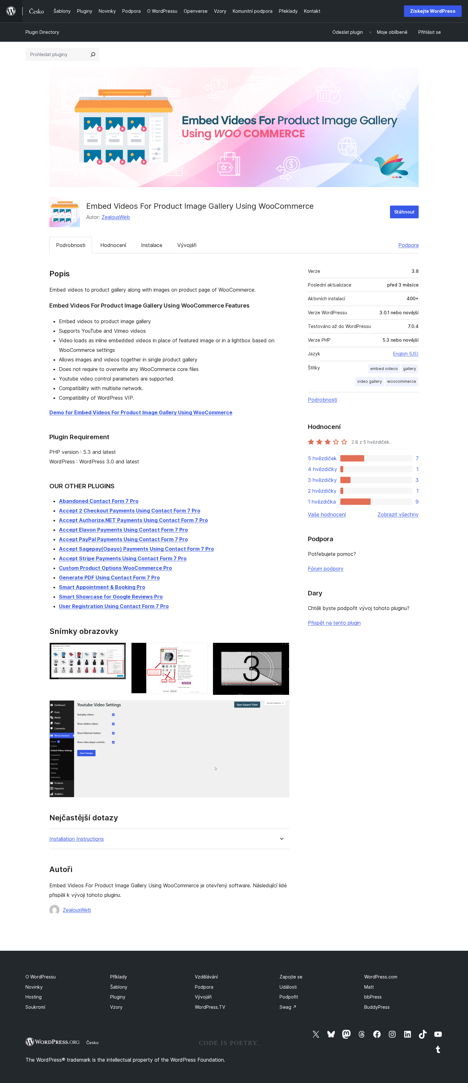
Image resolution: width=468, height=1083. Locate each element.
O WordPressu (40, 976)
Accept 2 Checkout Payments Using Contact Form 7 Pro (129, 510)
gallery (409, 368)
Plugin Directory (42, 32)
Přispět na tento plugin (334, 623)
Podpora (408, 245)
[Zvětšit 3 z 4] (281, 651)
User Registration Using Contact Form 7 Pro (114, 606)
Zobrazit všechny (398, 514)
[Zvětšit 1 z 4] (117, 651)
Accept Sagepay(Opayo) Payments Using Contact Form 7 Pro (136, 549)
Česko (92, 1042)
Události (288, 987)
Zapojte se (291, 976)
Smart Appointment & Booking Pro (102, 587)
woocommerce (401, 381)
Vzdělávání (206, 976)
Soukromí (35, 1007)
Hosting (33, 996)
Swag (288, 1007)
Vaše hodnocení (327, 514)
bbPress (373, 996)
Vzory (116, 1007)
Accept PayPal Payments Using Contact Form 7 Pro (123, 539)
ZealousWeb (116, 217)
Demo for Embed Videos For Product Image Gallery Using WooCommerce (140, 412)
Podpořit (289, 996)
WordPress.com (380, 976)
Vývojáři (186, 245)
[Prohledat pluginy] (93, 54)
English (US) (406, 353)
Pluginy (117, 996)
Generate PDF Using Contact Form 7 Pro (109, 577)
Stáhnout (404, 211)
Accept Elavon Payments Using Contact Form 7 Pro (123, 530)
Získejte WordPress (433, 11)
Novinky (34, 987)
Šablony (118, 987)
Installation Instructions (76, 839)
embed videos (384, 368)
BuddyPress (377, 1007)
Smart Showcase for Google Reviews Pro (111, 596)
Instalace (151, 245)
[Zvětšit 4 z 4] (281, 709)
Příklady (118, 976)
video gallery (369, 381)
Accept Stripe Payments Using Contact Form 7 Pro (123, 558)
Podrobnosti (70, 245)
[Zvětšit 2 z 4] (199, 651)
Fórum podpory (326, 568)
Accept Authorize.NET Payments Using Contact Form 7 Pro (133, 520)
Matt (369, 987)
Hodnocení (113, 245)
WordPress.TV (210, 1007)
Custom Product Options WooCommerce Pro (115, 568)
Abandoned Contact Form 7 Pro (98, 501)
